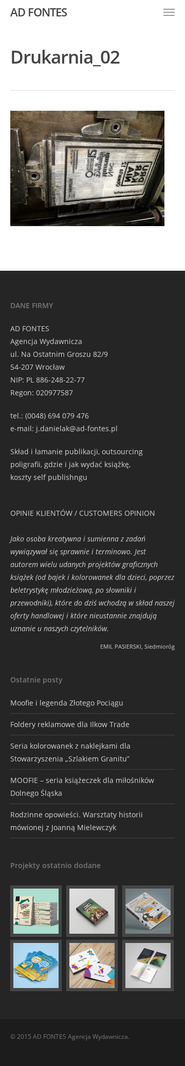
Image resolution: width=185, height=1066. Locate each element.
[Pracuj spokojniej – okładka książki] (36, 911)
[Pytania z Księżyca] (148, 911)
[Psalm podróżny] (148, 965)
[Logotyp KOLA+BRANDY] (92, 965)
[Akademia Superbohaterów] (92, 911)
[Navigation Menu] (169, 12)
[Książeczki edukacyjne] (36, 965)
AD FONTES (38, 11)
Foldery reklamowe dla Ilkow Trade (70, 724)
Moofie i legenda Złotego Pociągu (66, 703)
